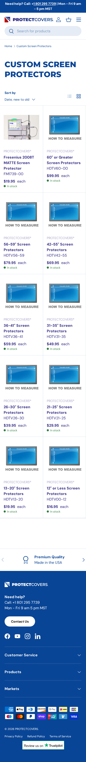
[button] (69, 20)
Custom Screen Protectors (34, 46)
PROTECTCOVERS (26, 729)
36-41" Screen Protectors (16, 328)
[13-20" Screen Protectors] (21, 458)
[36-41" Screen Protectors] (21, 296)
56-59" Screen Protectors (17, 247)
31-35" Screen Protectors (59, 328)
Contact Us (20, 621)
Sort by (10, 93)
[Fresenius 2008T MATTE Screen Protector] (21, 127)
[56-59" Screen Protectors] (21, 214)
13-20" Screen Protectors (16, 491)
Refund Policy (36, 736)
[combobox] (43, 31)
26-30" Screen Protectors (17, 410)
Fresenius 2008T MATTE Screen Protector (19, 163)
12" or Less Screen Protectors (63, 491)
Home (8, 46)
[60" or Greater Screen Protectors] (64, 127)
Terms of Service (60, 736)
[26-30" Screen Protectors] (21, 377)
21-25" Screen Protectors (59, 410)
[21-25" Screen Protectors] (64, 377)
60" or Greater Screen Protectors (64, 160)
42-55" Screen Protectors (60, 247)
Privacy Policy (14, 736)
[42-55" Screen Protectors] (64, 214)
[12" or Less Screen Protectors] (64, 458)
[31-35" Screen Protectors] (64, 296)
